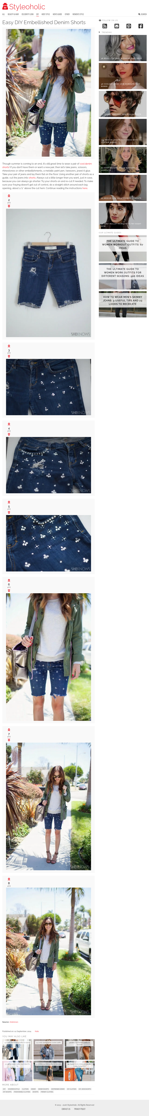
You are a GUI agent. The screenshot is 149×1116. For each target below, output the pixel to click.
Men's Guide (57, 14)
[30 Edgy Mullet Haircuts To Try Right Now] (123, 216)
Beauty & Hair (13, 14)
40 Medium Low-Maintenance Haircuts (121, 198)
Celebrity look (28, 14)
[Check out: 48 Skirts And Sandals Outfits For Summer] (80, 1049)
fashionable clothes (22, 1092)
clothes (25, 1089)
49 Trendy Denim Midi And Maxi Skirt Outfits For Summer (80, 1065)
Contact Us (66, 1109)
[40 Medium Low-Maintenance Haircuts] (123, 188)
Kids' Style (46, 14)
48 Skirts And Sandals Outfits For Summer (79, 1043)
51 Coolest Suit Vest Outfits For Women (48, 1064)
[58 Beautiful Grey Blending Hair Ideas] (123, 48)
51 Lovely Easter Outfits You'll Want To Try (17, 1065)
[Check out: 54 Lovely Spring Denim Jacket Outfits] (49, 1049)
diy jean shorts (85, 1089)
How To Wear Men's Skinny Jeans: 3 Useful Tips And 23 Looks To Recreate (122, 300)
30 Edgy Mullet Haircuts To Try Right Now (121, 225)
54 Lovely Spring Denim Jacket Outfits (48, 1042)
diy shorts (7, 1092)
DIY (37, 14)
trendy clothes (47, 1092)
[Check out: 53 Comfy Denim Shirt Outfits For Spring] (17, 1049)
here (84, 188)
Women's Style (78, 14)
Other (67, 14)
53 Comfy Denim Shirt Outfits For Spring (17, 1042)
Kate (37, 1031)
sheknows (14, 1022)
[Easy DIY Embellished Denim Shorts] (48, 156)
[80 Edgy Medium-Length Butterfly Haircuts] (123, 160)
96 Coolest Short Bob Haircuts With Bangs (120, 85)
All (3, 14)
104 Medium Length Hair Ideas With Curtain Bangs (119, 141)
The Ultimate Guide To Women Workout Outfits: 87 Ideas (122, 244)
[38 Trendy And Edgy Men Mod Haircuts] (123, 104)
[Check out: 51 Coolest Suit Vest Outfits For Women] (49, 1071)
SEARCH (144, 14)
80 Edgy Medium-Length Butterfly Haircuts (119, 169)
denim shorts (43, 1089)
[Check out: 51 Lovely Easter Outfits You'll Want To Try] (17, 1071)
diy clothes (71, 1089)
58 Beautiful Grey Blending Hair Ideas (121, 58)
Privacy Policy (79, 1109)
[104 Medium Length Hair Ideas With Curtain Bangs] (123, 132)
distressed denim (57, 1089)
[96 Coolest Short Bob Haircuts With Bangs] (123, 76)
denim (33, 1089)
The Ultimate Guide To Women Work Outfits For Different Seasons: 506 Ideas (123, 272)
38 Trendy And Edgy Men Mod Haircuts (121, 114)
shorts (32, 177)
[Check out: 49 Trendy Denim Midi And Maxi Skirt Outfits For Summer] (80, 1071)
